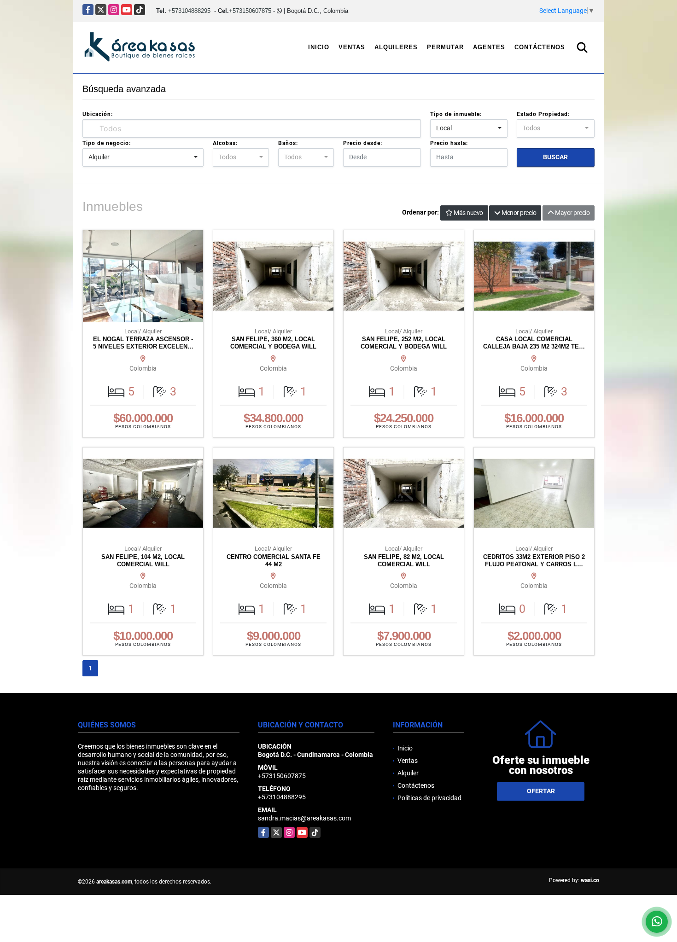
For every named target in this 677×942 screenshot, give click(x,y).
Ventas (351, 47)
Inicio (318, 47)
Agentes (489, 47)
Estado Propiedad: (543, 114)
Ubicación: (97, 114)
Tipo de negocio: (106, 143)
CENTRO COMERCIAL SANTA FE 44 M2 (274, 560)
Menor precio (519, 212)
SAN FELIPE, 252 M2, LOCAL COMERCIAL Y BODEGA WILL (404, 343)
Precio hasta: (449, 143)
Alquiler (408, 773)
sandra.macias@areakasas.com (304, 818)
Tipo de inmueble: (456, 114)
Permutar (445, 47)
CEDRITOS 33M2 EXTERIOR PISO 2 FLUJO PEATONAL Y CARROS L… (534, 560)
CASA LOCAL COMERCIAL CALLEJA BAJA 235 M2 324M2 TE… (534, 343)
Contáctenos (539, 47)
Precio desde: (362, 143)
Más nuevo (467, 212)
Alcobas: (225, 143)
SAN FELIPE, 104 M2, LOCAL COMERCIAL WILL (143, 560)
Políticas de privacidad (429, 798)
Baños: (288, 143)
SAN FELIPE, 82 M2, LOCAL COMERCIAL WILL (404, 560)
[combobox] (469, 128)
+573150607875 (250, 10)
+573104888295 (189, 10)
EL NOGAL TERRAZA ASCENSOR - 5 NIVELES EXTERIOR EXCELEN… (143, 343)
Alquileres (396, 47)
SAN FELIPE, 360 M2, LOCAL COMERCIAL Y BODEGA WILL (273, 343)
